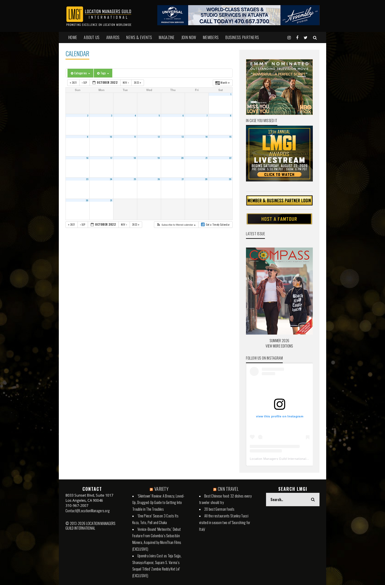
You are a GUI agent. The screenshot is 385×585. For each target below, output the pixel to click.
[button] (176, 225)
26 (159, 179)
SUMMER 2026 (279, 340)
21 (206, 158)
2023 (137, 82)
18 (135, 158)
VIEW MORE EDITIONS (279, 346)
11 (135, 136)
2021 (74, 82)
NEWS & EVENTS (139, 37)
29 (230, 179)
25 (135, 179)
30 (87, 200)
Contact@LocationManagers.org (88, 510)
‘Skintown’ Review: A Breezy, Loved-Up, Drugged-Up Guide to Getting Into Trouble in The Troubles (158, 502)
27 (183, 179)
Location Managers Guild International (278, 458)
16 (87, 158)
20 (182, 158)
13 (183, 136)
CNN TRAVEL (228, 488)
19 (159, 158)
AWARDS (113, 37)
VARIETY (161, 488)
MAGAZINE (166, 37)
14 (206, 136)
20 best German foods (219, 509)
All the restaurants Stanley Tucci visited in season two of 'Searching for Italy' (224, 522)
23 (87, 179)
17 (111, 158)
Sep (85, 82)
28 (206, 179)
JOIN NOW (188, 37)
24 (111, 179)
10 (111, 136)
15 (230, 136)
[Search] (314, 37)
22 (230, 158)
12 (159, 136)
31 (111, 200)
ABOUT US (91, 37)
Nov (125, 82)
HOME (72, 37)
